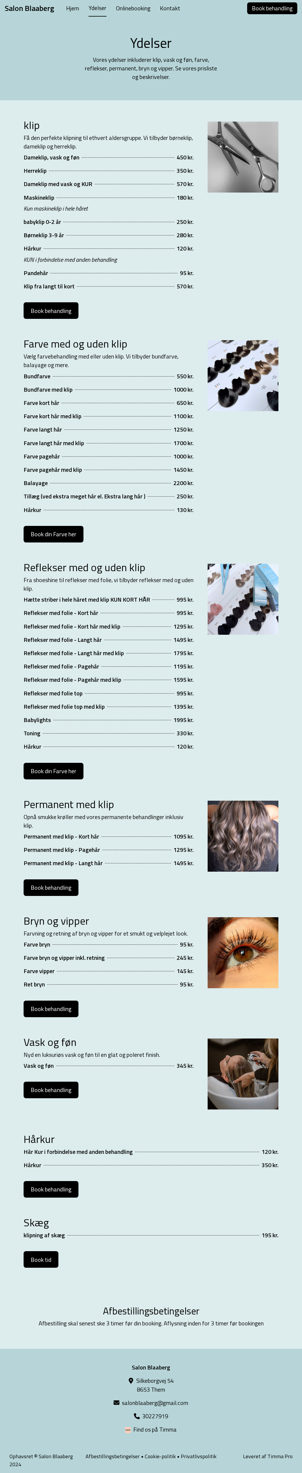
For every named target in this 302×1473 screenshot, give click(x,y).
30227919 (155, 1416)
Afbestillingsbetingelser (113, 1456)
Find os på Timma (155, 1429)
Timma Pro (280, 1456)
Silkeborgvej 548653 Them (155, 1385)
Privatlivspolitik (198, 1456)
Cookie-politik (160, 1456)
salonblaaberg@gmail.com (155, 1402)
